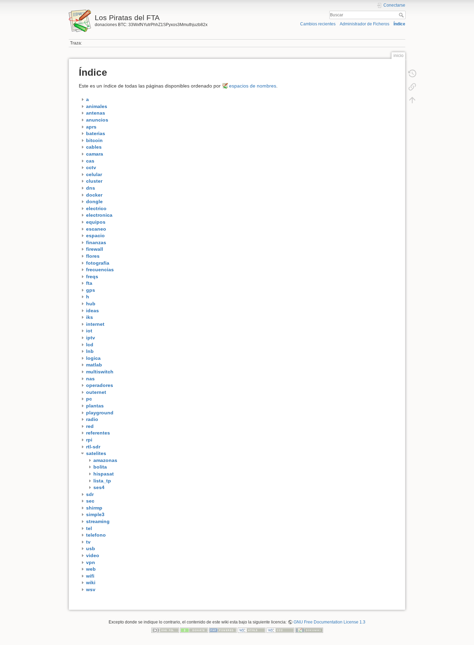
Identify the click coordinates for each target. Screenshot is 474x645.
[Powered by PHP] (223, 630)
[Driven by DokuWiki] (309, 630)
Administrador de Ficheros (364, 24)
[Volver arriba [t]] (412, 100)
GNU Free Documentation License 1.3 (329, 622)
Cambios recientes (318, 24)
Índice (399, 24)
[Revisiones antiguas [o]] (412, 73)
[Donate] (194, 630)
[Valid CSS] (280, 630)
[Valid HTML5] (251, 630)
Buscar (402, 15)
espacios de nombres (252, 86)
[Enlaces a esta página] (412, 86)
